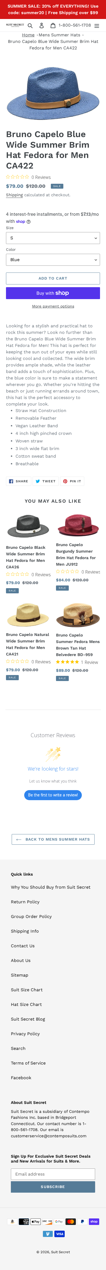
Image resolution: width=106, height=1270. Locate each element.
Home (28, 34)
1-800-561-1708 (75, 25)
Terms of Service (28, 1063)
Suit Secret (60, 1252)
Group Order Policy (31, 916)
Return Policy (25, 901)
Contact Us (23, 945)
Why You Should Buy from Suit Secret (51, 887)
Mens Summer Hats (59, 34)
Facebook (21, 1077)
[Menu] (96, 25)
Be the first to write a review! (53, 794)
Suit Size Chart (27, 989)
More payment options (53, 306)
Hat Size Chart (26, 1004)
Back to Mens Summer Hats (57, 839)
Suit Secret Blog (28, 1019)
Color (11, 249)
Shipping (14, 194)
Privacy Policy (25, 1033)
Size (10, 228)
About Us (20, 960)
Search (18, 1048)
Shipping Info (25, 931)
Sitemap (19, 975)
